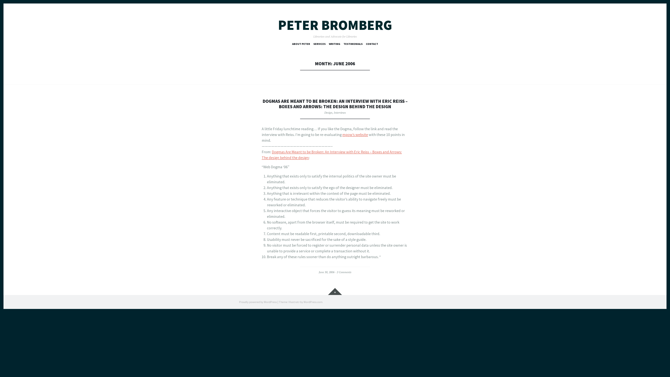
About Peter (301, 44)
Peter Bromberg (335, 25)
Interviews (340, 112)
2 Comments (344, 272)
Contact (372, 44)
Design (328, 112)
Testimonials (353, 44)
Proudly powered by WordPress (258, 302)
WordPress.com (313, 302)
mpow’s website (355, 134)
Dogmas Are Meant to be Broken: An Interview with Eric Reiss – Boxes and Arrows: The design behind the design (335, 104)
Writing (334, 44)
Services (319, 44)
